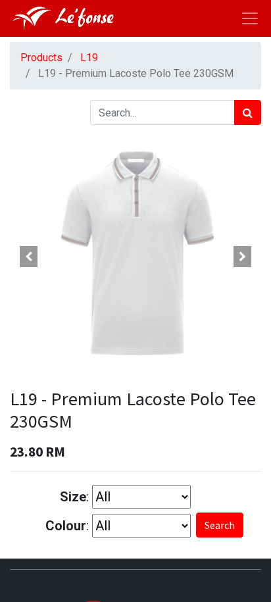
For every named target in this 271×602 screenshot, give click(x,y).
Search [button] (220, 525)
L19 (89, 57)
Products (41, 57)
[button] (28, 256)
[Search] (247, 112)
